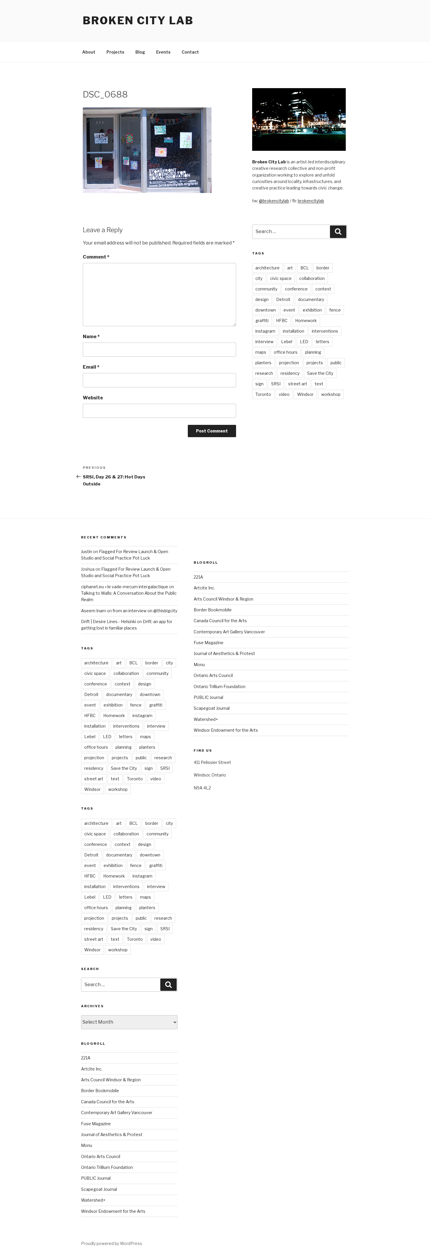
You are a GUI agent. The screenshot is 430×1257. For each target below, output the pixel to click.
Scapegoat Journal (99, 1189)
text (319, 383)
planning (313, 352)
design (262, 299)
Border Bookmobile (100, 1090)
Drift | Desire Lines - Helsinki (108, 621)
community (266, 288)
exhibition (312, 309)
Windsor (305, 394)
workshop (330, 394)
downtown (265, 309)
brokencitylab (311, 200)
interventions (325, 331)
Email (91, 367)
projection (289, 362)
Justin (86, 551)
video (284, 394)
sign (259, 383)
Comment (96, 257)
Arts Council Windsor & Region (111, 1079)
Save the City (320, 373)
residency (290, 373)
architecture (267, 267)
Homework (306, 320)
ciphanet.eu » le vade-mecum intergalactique (124, 586)
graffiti (262, 320)
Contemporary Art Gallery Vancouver (116, 1112)
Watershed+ (93, 1200)
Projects (115, 51)
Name (91, 336)
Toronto (263, 394)
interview (264, 341)
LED (304, 341)
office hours (285, 352)
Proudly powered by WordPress (111, 1243)
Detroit (283, 299)
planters (263, 362)
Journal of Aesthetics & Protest (111, 1134)
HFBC (282, 320)
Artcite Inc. (91, 1068)
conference (296, 288)
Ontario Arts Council (100, 1156)
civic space (281, 278)
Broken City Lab (138, 20)
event (289, 309)
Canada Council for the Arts (107, 1101)
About (88, 51)
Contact (190, 51)
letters (322, 341)
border (323, 267)
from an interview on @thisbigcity (145, 610)
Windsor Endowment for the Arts (113, 1211)
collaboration (312, 278)
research (264, 373)
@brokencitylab (274, 200)
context (323, 288)
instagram (265, 331)
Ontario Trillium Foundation (107, 1167)
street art (297, 383)
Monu (86, 1145)
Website (93, 398)
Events (163, 51)
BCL (304, 267)
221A (85, 1057)
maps (260, 352)
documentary (311, 299)
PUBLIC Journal (96, 1178)
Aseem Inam (93, 610)
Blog (140, 51)
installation (293, 331)
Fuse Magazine (96, 1123)
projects (315, 362)
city (258, 278)
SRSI (276, 383)
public (336, 362)
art (290, 267)
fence (335, 309)
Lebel (286, 341)
